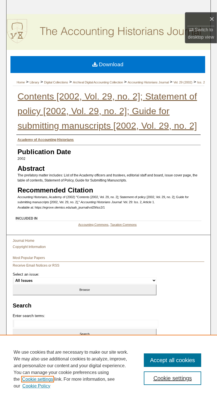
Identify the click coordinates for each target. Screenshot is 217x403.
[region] (108, 369)
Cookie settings (37, 379)
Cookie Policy (36, 386)
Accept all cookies (172, 360)
